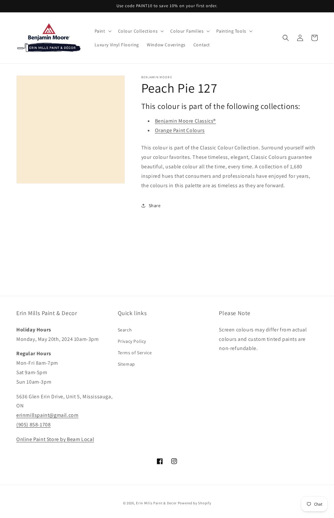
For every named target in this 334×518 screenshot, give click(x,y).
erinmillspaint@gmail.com (47, 415)
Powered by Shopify (194, 503)
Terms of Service (135, 353)
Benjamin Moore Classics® (185, 120)
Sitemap (126, 364)
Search (125, 330)
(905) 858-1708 (33, 424)
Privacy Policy (132, 341)
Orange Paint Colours (180, 130)
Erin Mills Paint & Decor (156, 503)
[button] (102, 31)
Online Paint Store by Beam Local (55, 439)
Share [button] (155, 205)
